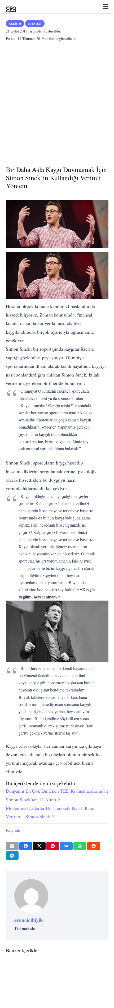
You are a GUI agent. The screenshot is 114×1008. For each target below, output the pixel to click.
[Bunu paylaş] (25, 846)
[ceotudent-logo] (11, 6)
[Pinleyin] (52, 846)
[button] (105, 7)
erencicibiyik (28, 920)
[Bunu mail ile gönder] (12, 846)
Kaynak (13, 830)
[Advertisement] (57, 102)
